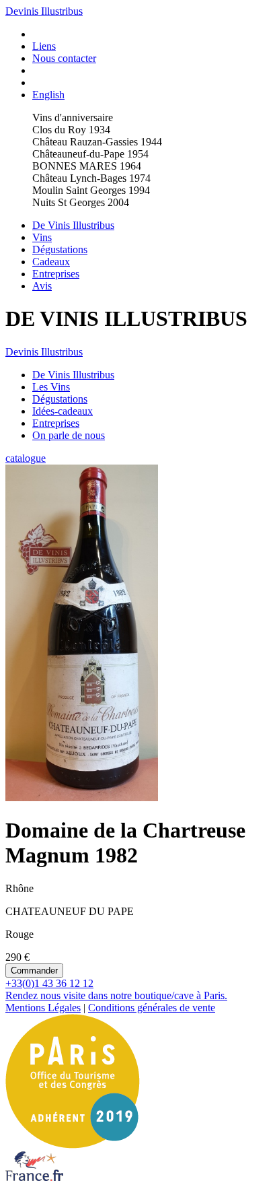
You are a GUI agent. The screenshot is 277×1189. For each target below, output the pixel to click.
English (48, 94)
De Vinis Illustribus (73, 225)
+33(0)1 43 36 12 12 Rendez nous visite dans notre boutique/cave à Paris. (116, 989)
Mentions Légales (43, 1007)
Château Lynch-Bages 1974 (91, 178)
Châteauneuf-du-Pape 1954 (90, 154)
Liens (44, 46)
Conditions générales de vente (151, 1007)
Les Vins (51, 387)
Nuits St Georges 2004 (80, 202)
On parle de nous (68, 435)
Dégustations (59, 249)
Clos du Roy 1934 (71, 129)
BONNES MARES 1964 (86, 166)
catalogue (25, 458)
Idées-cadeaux (62, 411)
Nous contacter (64, 58)
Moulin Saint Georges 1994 (91, 190)
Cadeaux (51, 261)
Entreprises (55, 273)
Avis (42, 286)
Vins (42, 237)
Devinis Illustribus (44, 11)
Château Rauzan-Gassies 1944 (97, 141)
